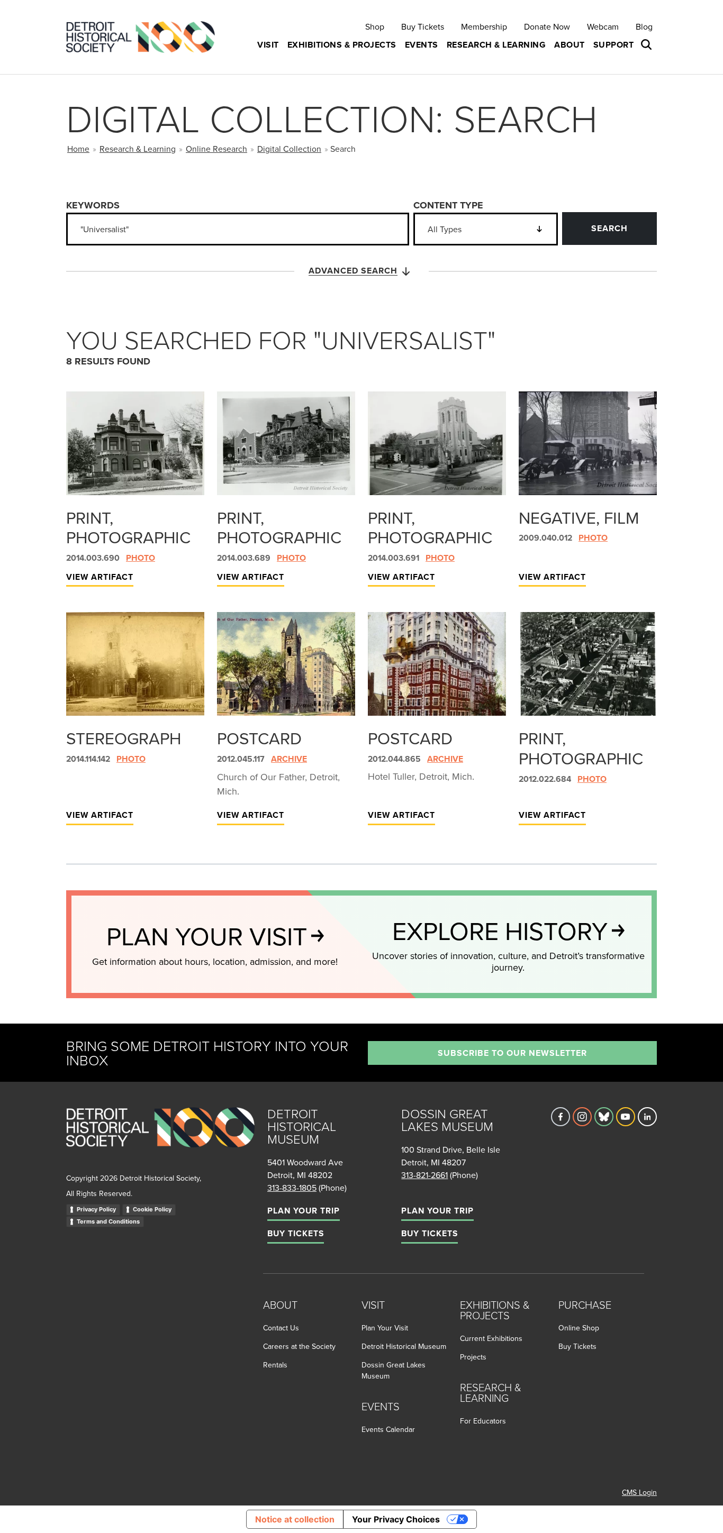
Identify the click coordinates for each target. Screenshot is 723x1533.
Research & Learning (138, 148)
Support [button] (613, 45)
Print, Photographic (128, 527)
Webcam (603, 26)
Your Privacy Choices (396, 1519)
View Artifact (99, 577)
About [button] (569, 45)
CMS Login (639, 1492)
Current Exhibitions (491, 1338)
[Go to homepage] (160, 1139)
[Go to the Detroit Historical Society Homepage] (144, 37)
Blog (644, 26)
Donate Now (547, 26)
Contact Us (281, 1327)
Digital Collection (289, 148)
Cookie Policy (152, 1209)
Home (78, 148)
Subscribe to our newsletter (512, 1053)
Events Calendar (388, 1429)
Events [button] (421, 45)
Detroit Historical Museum (404, 1346)
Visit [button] (268, 45)
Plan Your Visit (385, 1327)
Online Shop (578, 1327)
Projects (473, 1357)
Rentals (275, 1364)
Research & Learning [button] (496, 45)
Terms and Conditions (108, 1221)
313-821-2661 (424, 1175)
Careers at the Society (299, 1346)
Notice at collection (295, 1519)
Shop (374, 26)
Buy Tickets (422, 26)
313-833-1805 (292, 1187)
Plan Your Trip (303, 1210)
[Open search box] (647, 45)
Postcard (259, 738)
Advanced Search (353, 270)
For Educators (483, 1421)
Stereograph (123, 738)
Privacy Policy (96, 1209)
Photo (140, 558)
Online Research (216, 148)
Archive (289, 759)
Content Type (448, 205)
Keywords (93, 205)
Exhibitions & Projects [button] (341, 45)
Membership (484, 26)
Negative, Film (579, 517)
